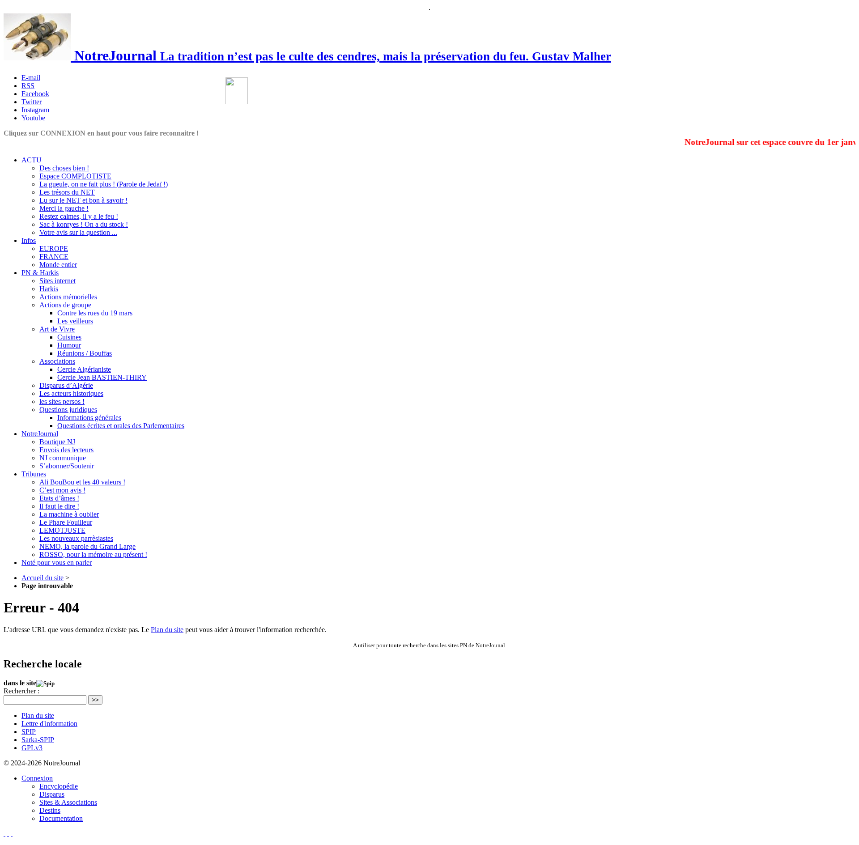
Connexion (37, 778)
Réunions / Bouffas (84, 353)
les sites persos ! (62, 401)
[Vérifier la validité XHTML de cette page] (4, 833)
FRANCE (53, 256)
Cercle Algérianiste (84, 369)
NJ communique (62, 458)
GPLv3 (32, 748)
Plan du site (167, 629)
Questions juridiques (68, 409)
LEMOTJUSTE (62, 530)
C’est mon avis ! (62, 490)
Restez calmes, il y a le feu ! (78, 216)
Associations (57, 361)
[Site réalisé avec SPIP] (12, 833)
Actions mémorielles (68, 297)
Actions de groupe (65, 305)
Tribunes (33, 474)
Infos (28, 240)
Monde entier (58, 264)
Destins (49, 810)
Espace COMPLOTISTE (75, 176)
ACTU (31, 160)
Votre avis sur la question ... (78, 232)
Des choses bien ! (64, 168)
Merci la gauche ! (64, 208)
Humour (69, 345)
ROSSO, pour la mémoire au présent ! (93, 554)
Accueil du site (42, 578)
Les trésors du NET (67, 192)
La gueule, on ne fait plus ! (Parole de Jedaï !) (103, 184)
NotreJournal (39, 433)
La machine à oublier (69, 514)
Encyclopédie (58, 786)
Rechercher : (21, 691)
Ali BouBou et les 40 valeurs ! (82, 482)
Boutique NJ (57, 442)
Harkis (48, 289)
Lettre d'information (49, 723)
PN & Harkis (40, 272)
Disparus (51, 794)
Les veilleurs (75, 321)
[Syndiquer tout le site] (8, 833)
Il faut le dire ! (59, 506)
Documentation (61, 818)
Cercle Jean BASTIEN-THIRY (102, 377)
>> (95, 699)
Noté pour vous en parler (56, 562)
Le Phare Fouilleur (65, 522)
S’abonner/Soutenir (66, 466)
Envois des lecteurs (66, 450)
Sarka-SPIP (37, 739)
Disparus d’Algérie (66, 385)
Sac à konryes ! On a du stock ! (83, 224)
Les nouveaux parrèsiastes (76, 538)
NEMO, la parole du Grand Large (87, 546)
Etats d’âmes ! (59, 498)
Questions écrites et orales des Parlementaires (120, 425)
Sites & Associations (68, 802)
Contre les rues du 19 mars (94, 313)
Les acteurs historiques (71, 393)
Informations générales (89, 417)
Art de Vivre (57, 329)
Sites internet (57, 280)
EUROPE (53, 248)
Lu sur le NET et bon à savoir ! (83, 200)
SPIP (28, 731)
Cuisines (69, 337)
